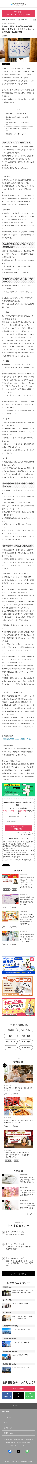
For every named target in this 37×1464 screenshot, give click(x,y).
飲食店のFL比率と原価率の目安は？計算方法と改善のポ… (27, 1180)
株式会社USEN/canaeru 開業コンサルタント (19, 739)
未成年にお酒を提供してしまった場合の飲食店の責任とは (27, 1205)
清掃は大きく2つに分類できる (15, 113)
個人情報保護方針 (10, 1442)
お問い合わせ (14, 1445)
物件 (10, 1036)
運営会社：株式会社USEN (17, 1439)
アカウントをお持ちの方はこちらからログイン (23, 833)
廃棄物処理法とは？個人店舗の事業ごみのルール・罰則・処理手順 (18, 1121)
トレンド (11, 1047)
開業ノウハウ (26, 20)
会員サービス (8, 1428)
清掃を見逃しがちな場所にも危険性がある (17, 129)
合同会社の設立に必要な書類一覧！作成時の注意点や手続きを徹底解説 (27, 900)
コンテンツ (7, 1417)
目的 (5, 1423)
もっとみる (30, 1214)
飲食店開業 (26, 1047)
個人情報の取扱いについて (24, 1442)
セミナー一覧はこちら (18, 1274)
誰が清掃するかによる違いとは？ (16, 134)
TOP (3, 20)
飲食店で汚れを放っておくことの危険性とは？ (17, 118)
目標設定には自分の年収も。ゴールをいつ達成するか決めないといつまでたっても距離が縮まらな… (27, 882)
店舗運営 (4, 36)
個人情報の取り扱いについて (17, 816)
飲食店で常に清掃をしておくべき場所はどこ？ (17, 123)
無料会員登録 (18, 828)
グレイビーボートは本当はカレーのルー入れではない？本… (27, 1193)
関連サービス (8, 1433)
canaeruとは (29, 1439)
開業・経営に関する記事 (13, 20)
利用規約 (6, 1439)
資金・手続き (26, 1030)
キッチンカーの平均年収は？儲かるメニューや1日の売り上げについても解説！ (27, 937)
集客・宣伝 (26, 1042)
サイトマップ (23, 1445)
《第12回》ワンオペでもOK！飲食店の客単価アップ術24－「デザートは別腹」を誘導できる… (27, 919)
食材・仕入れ (10, 1042)
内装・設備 (26, 1036)
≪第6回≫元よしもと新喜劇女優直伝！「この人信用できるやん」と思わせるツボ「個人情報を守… (18, 1155)
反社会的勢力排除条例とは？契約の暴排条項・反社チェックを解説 (18, 1089)
